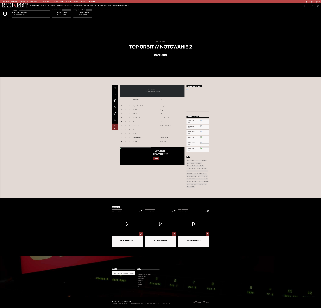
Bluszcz (198, 160)
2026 (113, 211)
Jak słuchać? (166, 304)
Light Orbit (191, 121)
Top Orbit (159, 151)
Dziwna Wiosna (191, 168)
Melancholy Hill (192, 176)
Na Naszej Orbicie (45, 1)
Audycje (52, 6)
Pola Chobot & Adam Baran (195, 178)
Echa (198, 168)
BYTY (188, 163)
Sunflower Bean (191, 184)
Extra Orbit (191, 132)
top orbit (162, 41)
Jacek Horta (190, 171)
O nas (76, 1)
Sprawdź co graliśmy (122, 6)
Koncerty (89, 6)
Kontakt (83, 1)
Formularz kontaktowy (120, 304)
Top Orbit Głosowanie (39, 6)
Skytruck (195, 181)
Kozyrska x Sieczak (192, 173)
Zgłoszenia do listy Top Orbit (29, 1)
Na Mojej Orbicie (58, 1)
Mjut (199, 176)
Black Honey (190, 160)
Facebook (92, 1)
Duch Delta (200, 165)
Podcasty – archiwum (153, 304)
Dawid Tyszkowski (196, 163)
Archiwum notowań (65, 6)
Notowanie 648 (194, 240)
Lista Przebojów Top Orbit (10, 1)
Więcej (156, 158)
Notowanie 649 (160, 240)
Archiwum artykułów (104, 6)
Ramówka (69, 1)
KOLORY (198, 171)
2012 (157, 41)
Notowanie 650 (127, 240)
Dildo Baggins (191, 165)
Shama (189, 181)
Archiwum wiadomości (137, 304)
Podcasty (79, 6)
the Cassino (190, 186)
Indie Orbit (191, 126)
